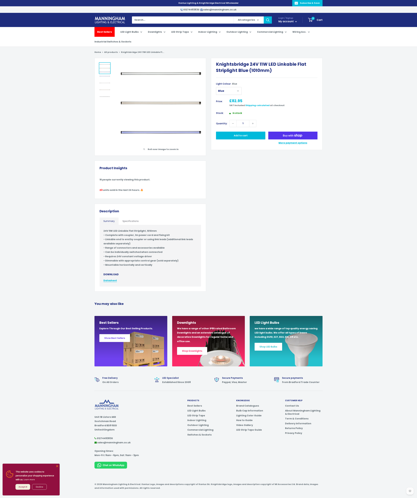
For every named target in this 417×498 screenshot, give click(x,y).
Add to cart (241, 135)
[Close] (57, 466)
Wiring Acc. (299, 32)
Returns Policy (294, 428)
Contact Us (292, 405)
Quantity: (221, 123)
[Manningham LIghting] (106, 401)
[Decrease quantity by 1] (233, 123)
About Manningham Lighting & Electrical (302, 412)
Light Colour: (226, 83)
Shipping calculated (257, 105)
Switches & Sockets (199, 434)
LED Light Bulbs (129, 32)
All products (111, 52)
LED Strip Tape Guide (249, 429)
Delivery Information (298, 423)
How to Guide (244, 420)
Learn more (29, 479)
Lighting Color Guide (249, 415)
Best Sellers (104, 32)
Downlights (155, 32)
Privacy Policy (293, 433)
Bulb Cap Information (249, 410)
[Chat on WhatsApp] (110, 463)
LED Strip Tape (180, 32)
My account (286, 21)
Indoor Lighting (207, 32)
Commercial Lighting (270, 32)
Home (97, 52)
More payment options (293, 142)
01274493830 (191, 9)
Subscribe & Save (310, 3)
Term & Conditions (297, 418)
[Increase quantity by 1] (252, 123)
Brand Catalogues (247, 405)
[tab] (109, 221)
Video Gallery (244, 425)
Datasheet (110, 280)
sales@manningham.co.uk (220, 9)
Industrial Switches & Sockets (112, 41)
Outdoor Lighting (237, 32)
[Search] (268, 20)
